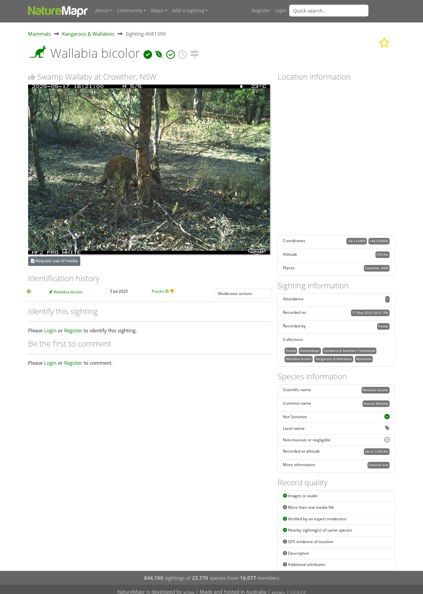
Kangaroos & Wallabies (88, 33)
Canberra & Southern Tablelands (349, 350)
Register (261, 11)
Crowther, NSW (376, 268)
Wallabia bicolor (68, 292)
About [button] (101, 11)
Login (281, 11)
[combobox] (342, 11)
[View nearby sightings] (194, 53)
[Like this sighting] (31, 77)
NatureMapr (310, 350)
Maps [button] (157, 11)
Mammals (39, 33)
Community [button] (129, 11)
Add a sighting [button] (188, 11)
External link (378, 465)
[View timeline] (182, 53)
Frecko (158, 291)
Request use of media (56, 261)
